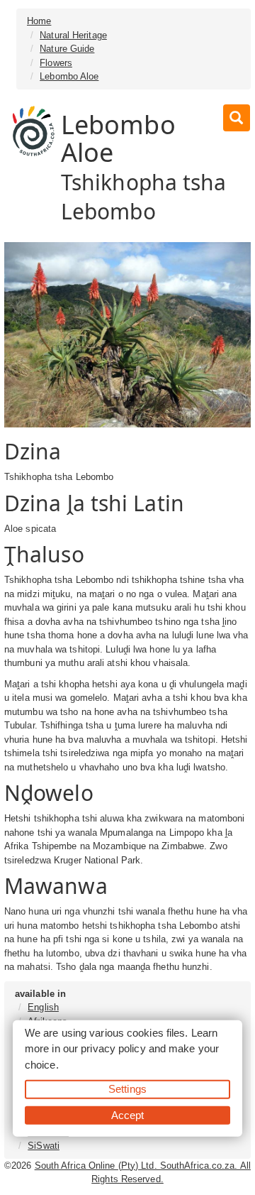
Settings (127, 1089)
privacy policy (113, 1048)
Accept (127, 1114)
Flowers (56, 63)
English (43, 1007)
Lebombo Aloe (69, 76)
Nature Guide (67, 48)
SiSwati (44, 1145)
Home (39, 21)
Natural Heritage (73, 35)
